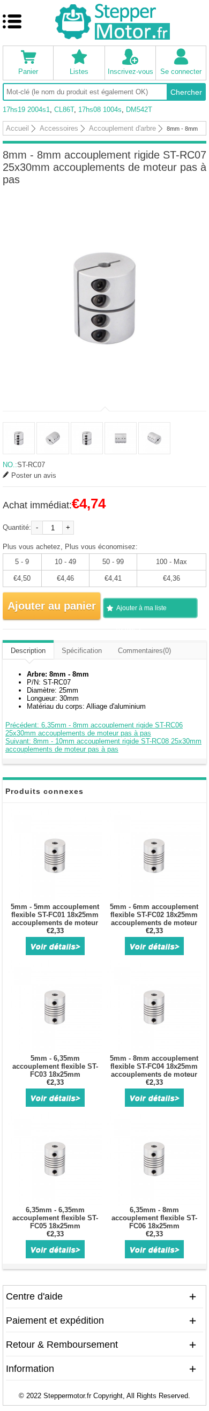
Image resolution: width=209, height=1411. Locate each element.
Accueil (17, 128)
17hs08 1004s (100, 110)
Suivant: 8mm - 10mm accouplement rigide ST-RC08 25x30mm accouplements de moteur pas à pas (103, 745)
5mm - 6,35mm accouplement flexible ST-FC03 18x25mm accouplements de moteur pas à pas (55, 1074)
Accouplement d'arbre (122, 128)
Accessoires (59, 128)
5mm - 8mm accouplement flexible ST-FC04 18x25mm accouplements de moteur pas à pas (154, 1070)
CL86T (64, 110)
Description (28, 651)
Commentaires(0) (144, 651)
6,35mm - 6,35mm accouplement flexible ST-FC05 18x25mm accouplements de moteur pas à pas (55, 1226)
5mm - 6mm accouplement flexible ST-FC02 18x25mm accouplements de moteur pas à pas (154, 919)
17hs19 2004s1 (26, 110)
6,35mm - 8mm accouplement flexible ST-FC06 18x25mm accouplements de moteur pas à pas (154, 1226)
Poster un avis (33, 475)
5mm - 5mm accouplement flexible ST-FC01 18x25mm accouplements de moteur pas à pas (55, 919)
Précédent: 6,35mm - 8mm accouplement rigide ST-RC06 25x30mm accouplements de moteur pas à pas (94, 729)
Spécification (82, 651)
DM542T (139, 110)
